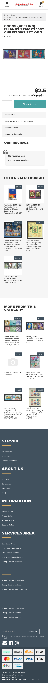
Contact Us (6, 484)
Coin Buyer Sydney (9, 544)
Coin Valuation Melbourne (12, 557)
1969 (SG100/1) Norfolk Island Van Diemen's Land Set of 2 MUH (35, 375)
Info (44, 95)
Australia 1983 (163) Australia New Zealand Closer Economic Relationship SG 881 (13, 209)
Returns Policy (8, 520)
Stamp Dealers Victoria (11, 617)
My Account (7, 452)
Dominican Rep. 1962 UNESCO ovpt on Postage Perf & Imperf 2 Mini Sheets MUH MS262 (34, 413)
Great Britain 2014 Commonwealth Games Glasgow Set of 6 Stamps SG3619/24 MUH (12, 341)
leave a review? (22, 160)
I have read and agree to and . (24, 637)
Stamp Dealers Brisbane (12, 562)
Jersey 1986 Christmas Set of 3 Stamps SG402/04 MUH (34, 340)
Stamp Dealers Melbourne (13, 585)
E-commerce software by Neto (12, 675)
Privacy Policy (7, 516)
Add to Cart (31, 104)
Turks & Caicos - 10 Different (13, 373)
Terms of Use (7, 512)
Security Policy (8, 525)
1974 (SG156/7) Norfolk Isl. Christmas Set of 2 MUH (34, 208)
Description (10, 115)
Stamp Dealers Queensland (13, 608)
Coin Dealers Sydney (10, 553)
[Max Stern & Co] (24, 4)
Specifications (11, 128)
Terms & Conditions (28, 636)
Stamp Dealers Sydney (11, 613)
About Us (5, 479)
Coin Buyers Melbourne (11, 548)
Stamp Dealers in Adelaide (13, 580)
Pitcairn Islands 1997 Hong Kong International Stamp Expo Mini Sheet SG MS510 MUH (34, 246)
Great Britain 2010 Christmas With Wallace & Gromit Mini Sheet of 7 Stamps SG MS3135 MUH (13, 246)
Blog (4, 493)
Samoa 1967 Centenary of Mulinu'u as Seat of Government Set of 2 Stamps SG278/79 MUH (13, 413)
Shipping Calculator (14, 134)
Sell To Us (6, 488)
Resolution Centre (9, 461)
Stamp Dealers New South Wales (15, 589)
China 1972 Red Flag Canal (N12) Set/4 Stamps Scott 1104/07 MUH (13, 279)
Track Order (7, 456)
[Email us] (4, 642)
